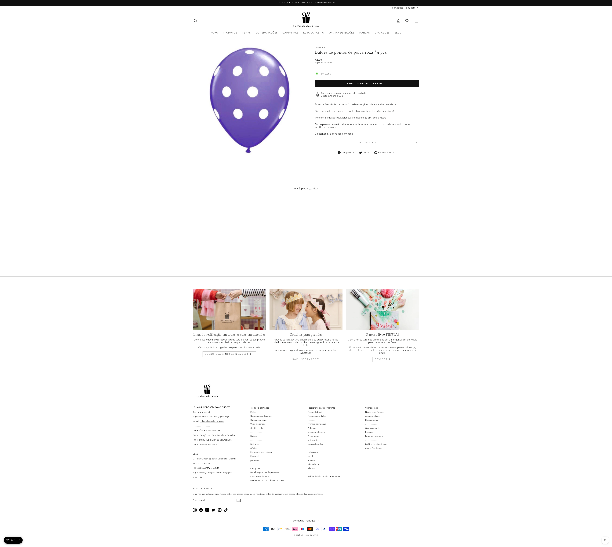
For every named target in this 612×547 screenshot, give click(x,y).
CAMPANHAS (291, 32)
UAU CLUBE (382, 32)
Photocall (254, 456)
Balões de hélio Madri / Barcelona (324, 476)
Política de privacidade (376, 444)
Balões (253, 436)
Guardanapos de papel (261, 416)
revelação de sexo (316, 432)
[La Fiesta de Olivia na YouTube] (207, 510)
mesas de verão (315, 444)
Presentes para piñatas (261, 452)
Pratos (253, 412)
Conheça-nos (371, 408)
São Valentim (314, 464)
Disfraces (254, 444)
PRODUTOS (230, 32)
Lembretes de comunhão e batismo (267, 480)
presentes (255, 460)
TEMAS (246, 32)
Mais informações (306, 359)
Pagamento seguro (374, 436)
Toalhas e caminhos (259, 408)
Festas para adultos (317, 416)
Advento (311, 460)
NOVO (214, 32)
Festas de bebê (315, 412)
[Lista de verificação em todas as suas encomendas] (229, 309)
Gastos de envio (372, 428)
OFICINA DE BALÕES (342, 32)
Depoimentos (371, 420)
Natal (310, 456)
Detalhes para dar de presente (264, 472)
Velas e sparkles (258, 424)
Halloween (313, 452)
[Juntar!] (239, 500)
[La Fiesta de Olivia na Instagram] (195, 510)
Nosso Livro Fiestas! (374, 412)
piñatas (253, 448)
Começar (319, 47)
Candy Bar (255, 468)
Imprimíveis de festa (259, 476)
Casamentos (314, 436)
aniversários (313, 440)
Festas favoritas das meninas (321, 408)
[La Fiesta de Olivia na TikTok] (226, 510)
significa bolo (256, 428)
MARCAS (364, 32)
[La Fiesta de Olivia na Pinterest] (220, 510)
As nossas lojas (372, 416)
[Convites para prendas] (306, 309)
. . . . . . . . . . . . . (256, 432)
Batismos (312, 428)
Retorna (369, 432)
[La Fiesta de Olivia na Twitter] (213, 510)
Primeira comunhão (317, 424)
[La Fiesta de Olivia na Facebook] (201, 510)
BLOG (398, 32)
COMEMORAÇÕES (267, 32)
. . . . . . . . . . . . (313, 472)
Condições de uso (373, 448)
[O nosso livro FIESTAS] (382, 309)
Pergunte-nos (367, 143)
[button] (196, 202)
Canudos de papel (258, 420)
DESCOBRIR (382, 359)
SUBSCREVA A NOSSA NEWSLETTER (229, 354)
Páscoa (311, 468)
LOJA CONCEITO (313, 32)
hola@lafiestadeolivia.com (212, 421)
